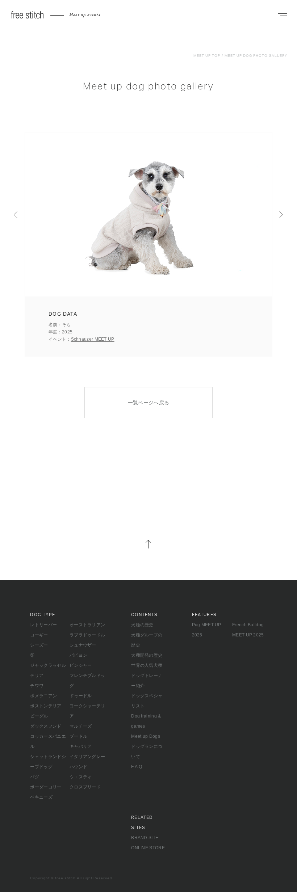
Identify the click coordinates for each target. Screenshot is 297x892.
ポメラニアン (43, 695)
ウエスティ (81, 776)
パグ (34, 776)
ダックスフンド (45, 726)
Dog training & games (146, 721)
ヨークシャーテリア (87, 711)
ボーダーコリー (45, 787)
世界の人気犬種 (146, 665)
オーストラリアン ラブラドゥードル (87, 630)
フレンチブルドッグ (87, 680)
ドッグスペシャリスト (146, 700)
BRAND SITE (144, 837)
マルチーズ (81, 726)
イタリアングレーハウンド (87, 761)
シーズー (39, 645)
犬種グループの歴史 (146, 640)
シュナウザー (83, 645)
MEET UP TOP (206, 56)
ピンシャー (81, 665)
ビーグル (39, 716)
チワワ (36, 685)
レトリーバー (43, 624)
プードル (78, 736)
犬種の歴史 (142, 624)
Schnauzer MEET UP (92, 339)
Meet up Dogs (145, 736)
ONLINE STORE (148, 847)
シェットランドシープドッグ (48, 761)
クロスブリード (85, 787)
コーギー (39, 635)
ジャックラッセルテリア (48, 670)
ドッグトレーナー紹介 (146, 680)
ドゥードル (81, 695)
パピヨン (78, 655)
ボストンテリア (45, 705)
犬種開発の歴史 (146, 655)
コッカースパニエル (48, 741)
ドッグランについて (146, 751)
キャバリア (81, 746)
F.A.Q (136, 766)
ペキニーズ (41, 797)
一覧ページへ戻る (149, 402)
